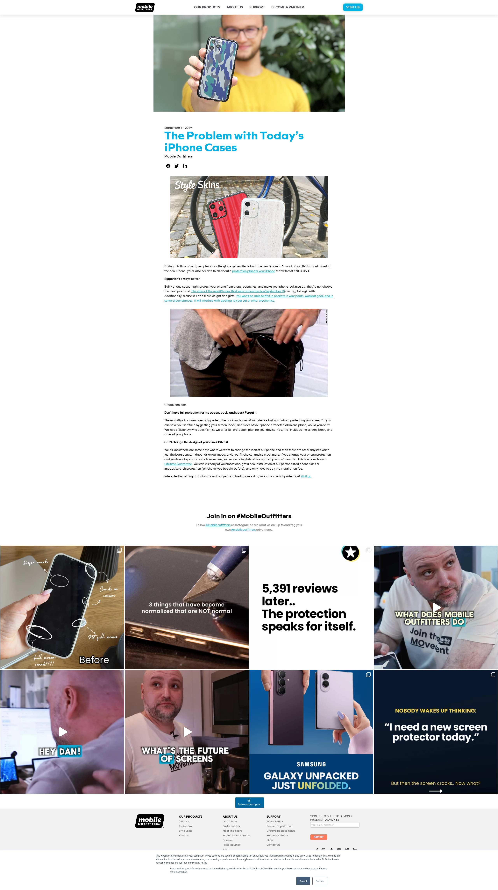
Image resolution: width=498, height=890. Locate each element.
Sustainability (231, 826)
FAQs (270, 840)
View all (184, 835)
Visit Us (353, 7)
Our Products (207, 7)
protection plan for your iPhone (253, 271)
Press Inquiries (231, 844)
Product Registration (279, 826)
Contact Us (273, 844)
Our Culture (230, 821)
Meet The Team (232, 830)
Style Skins (185, 830)
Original (184, 821)
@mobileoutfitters (218, 525)
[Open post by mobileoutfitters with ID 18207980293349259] (436, 607)
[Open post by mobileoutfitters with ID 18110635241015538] (62, 732)
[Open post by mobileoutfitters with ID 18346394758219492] (311, 607)
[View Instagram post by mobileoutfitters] (120, 664)
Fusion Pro (185, 826)
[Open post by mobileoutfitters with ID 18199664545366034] (311, 732)
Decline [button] (320, 881)
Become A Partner (287, 7)
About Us (235, 7)
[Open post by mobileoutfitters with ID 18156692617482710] (436, 732)
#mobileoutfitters (243, 529)
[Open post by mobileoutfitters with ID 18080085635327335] (187, 607)
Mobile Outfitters (178, 156)
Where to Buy (275, 821)
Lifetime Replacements (281, 830)
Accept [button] (303, 881)
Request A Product (278, 835)
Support (257, 7)
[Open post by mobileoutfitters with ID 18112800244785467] (62, 607)
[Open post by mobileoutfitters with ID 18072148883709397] (187, 732)
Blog (225, 849)
